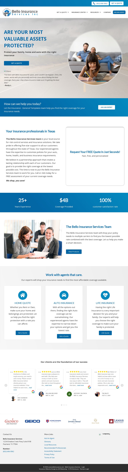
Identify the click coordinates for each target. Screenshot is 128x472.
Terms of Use (49, 458)
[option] (11, 421)
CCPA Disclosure (73, 469)
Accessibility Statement (52, 451)
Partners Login (84, 469)
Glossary (47, 442)
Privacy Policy (49, 454)
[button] (100, 3)
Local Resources (50, 445)
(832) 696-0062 (8, 451)
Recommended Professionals (55, 448)
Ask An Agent (49, 438)
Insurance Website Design (47, 469)
